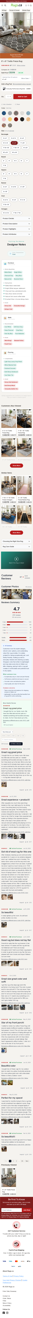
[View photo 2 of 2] (10, 897)
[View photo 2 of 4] (10, 836)
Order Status (7, 1298)
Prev (6, 1161)
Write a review (21, 65)
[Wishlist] (28, 5)
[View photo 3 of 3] (16, 963)
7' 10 (4, 165)
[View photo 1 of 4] (4, 836)
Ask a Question (7, 104)
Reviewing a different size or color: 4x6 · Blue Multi (15, 1117)
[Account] (26, 5)
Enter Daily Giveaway (9, 1291)
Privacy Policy (5, 1215)
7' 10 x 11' (16, 147)
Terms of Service (24, 1217)
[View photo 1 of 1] (4, 784)
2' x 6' (5, 186)
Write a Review (16, 743)
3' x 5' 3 (13, 138)
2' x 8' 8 (13, 186)
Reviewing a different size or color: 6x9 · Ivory (14, 959)
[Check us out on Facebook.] (4, 1313)
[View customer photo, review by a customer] (16, 594)
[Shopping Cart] (31, 5)
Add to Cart (22, 97)
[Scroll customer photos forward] (29, 594)
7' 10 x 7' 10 (16, 213)
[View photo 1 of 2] (4, 897)
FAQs (4, 1301)
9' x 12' (25, 147)
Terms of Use (7, 1276)
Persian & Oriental (14, 10)
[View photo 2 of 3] (10, 963)
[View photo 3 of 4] (16, 836)
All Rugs (4, 10)
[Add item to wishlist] (14, 409)
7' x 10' (22, 143)
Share (18, 104)
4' (9, 160)
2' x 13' (5, 191)
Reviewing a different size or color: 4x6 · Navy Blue (15, 1046)
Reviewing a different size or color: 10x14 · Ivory (14, 892)
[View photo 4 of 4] (22, 836)
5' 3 (15, 160)
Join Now (26, 1210)
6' (21, 160)
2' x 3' (5, 138)
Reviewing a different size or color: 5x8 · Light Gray (15, 1003)
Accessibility (6, 1305)
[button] (16, 14)
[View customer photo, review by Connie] (6, 594)
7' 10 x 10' (6, 147)
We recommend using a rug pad (22, 84)
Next (27, 1161)
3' (3, 160)
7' (27, 160)
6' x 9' (14, 143)
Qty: (2, 96)
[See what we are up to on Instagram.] (7, 1313)
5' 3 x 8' (5, 143)
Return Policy (7, 1303)
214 (22, 1161)
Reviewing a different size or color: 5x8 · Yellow (14, 1078)
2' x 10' (22, 186)
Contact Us (6, 1296)
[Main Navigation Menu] (2, 5)
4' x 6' (22, 138)
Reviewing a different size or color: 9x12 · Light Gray (16, 721)
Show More (16, 465)
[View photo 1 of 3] (4, 963)
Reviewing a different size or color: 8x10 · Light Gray (15, 832)
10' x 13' (5, 152)
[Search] (5, 5)
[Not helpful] (31, 1088)
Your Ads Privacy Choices (12, 1280)
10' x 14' (14, 152)
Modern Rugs (26, 10)
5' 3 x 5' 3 (6, 213)
